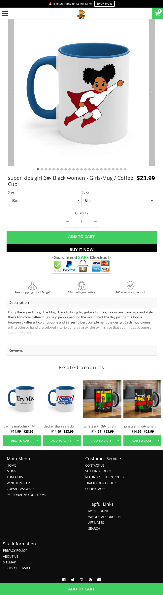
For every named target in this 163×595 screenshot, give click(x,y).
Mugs (11, 471)
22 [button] (121, 169)
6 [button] (57, 169)
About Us (10, 556)
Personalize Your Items (26, 495)
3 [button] (46, 169)
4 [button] (50, 169)
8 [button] (65, 169)
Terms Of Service (17, 568)
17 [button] (101, 169)
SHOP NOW (104, 3)
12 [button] (81, 169)
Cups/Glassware (20, 489)
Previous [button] (11, 92)
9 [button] (69, 169)
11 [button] (77, 169)
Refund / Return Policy (104, 477)
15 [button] (93, 169)
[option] (81, 92)
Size (11, 192)
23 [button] (125, 169)
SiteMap (9, 562)
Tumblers (15, 477)
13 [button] (85, 169)
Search (94, 528)
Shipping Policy (98, 471)
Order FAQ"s (95, 489)
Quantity (81, 213)
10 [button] (73, 169)
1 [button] (38, 169)
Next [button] (152, 92)
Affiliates (96, 522)
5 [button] (53, 169)
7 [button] (61, 169)
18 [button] (105, 169)
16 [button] (97, 169)
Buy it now (81, 249)
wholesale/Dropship (105, 517)
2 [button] (42, 169)
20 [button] (113, 169)
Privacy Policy (15, 550)
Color (86, 192)
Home (11, 465)
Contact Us (95, 465)
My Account (98, 511)
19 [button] (109, 169)
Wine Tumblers (19, 483)
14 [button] (89, 169)
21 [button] (117, 169)
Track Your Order (100, 483)
